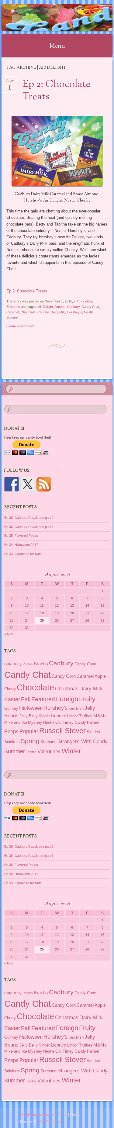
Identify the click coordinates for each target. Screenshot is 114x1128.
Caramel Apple (91, 676)
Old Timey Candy (70, 722)
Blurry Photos (23, 664)
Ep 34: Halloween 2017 (21, 545)
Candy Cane (85, 664)
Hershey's (74, 312)
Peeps (11, 731)
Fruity (87, 699)
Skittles (93, 732)
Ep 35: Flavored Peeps (21, 535)
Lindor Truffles (79, 716)
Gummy (11, 708)
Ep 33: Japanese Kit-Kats (23, 554)
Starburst (48, 742)
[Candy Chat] (47, 17)
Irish (80, 708)
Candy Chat (90, 307)
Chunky (43, 312)
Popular (28, 731)
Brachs (41, 663)
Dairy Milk (57, 312)
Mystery (35, 722)
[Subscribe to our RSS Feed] (43, 484)
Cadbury (73, 307)
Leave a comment (20, 326)
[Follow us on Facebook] (11, 484)
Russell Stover (62, 731)
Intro (71, 708)
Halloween (31, 708)
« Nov (8, 634)
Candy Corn (64, 676)
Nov (10, 82)
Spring (30, 741)
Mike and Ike (15, 722)
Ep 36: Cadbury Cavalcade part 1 (29, 527)
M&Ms (100, 715)
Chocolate (84, 301)
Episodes (13, 307)
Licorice (58, 715)
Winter (71, 751)
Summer (12, 317)
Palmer (93, 722)
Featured (43, 699)
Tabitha (31, 752)
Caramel (12, 312)
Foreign (67, 699)
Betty (8, 664)
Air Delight (45, 307)
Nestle (88, 312)
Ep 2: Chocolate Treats (56, 90)
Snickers (12, 742)
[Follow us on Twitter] (27, 484)
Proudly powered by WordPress (43, 1114)
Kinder (44, 716)
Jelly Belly (28, 716)
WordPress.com (50, 1121)
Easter (12, 699)
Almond (59, 307)
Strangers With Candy (82, 741)
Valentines (49, 751)
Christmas (66, 688)
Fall (25, 699)
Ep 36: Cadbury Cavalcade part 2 (29, 517)
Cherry (10, 689)
